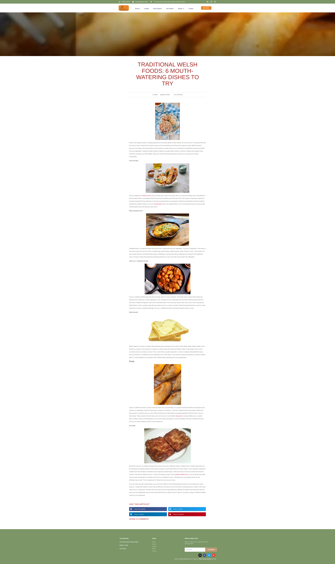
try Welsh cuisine (146, 195)
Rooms (137, 8)
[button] (148, 509)
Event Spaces (157, 8)
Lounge (146, 8)
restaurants (178, 416)
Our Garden (170, 8)
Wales (160, 204)
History (180, 8)
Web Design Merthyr (205, 559)
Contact (191, 8)
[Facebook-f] (204, 555)
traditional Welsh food (181, 474)
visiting (156, 204)
